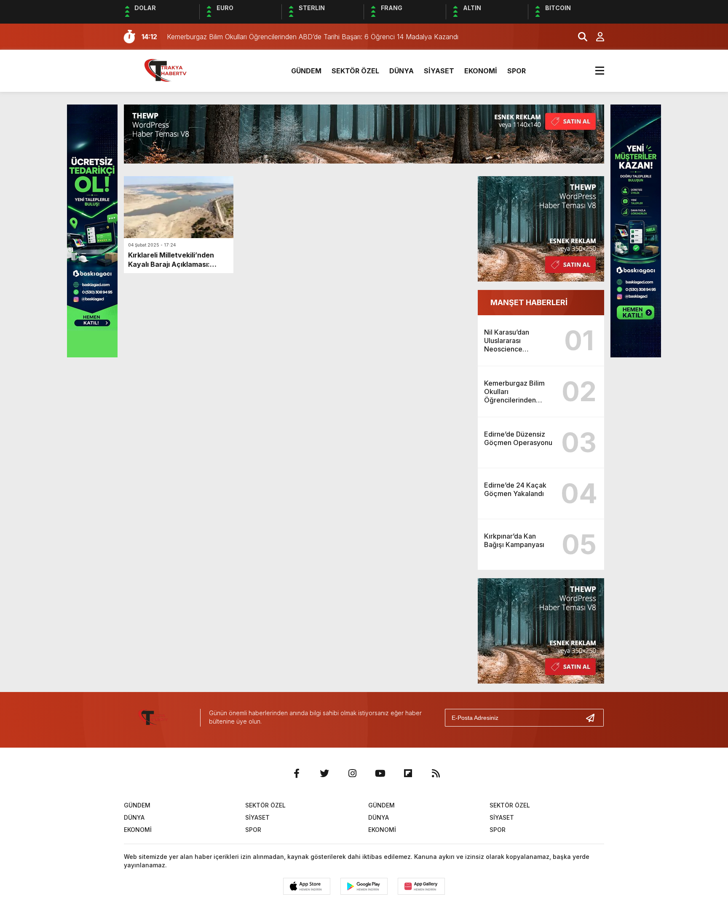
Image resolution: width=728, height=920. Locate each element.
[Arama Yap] (578, 36)
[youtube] (380, 773)
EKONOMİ (480, 71)
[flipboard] (408, 773)
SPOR (516, 71)
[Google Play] (364, 886)
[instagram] (352, 773)
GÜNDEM (306, 71)
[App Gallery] (421, 886)
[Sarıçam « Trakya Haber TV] (172, 70)
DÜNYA (401, 71)
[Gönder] (593, 718)
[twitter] (324, 773)
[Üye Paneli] (595, 36)
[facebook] (296, 773)
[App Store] (306, 886)
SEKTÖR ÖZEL (355, 71)
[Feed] (435, 773)
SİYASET (439, 71)
